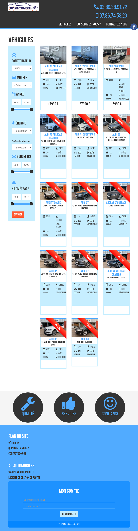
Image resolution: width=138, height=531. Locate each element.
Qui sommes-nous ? (89, 24)
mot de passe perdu (70, 523)
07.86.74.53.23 (113, 15)
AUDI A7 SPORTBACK (85, 66)
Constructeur (21, 61)
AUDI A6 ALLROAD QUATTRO (53, 68)
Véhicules (65, 24)
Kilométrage (20, 188)
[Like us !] (133, 26)
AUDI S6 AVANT (116, 66)
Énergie (20, 123)
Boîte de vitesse (21, 141)
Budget (23, 156)
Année (19, 94)
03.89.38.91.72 (113, 7)
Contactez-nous (116, 24)
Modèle (21, 77)
